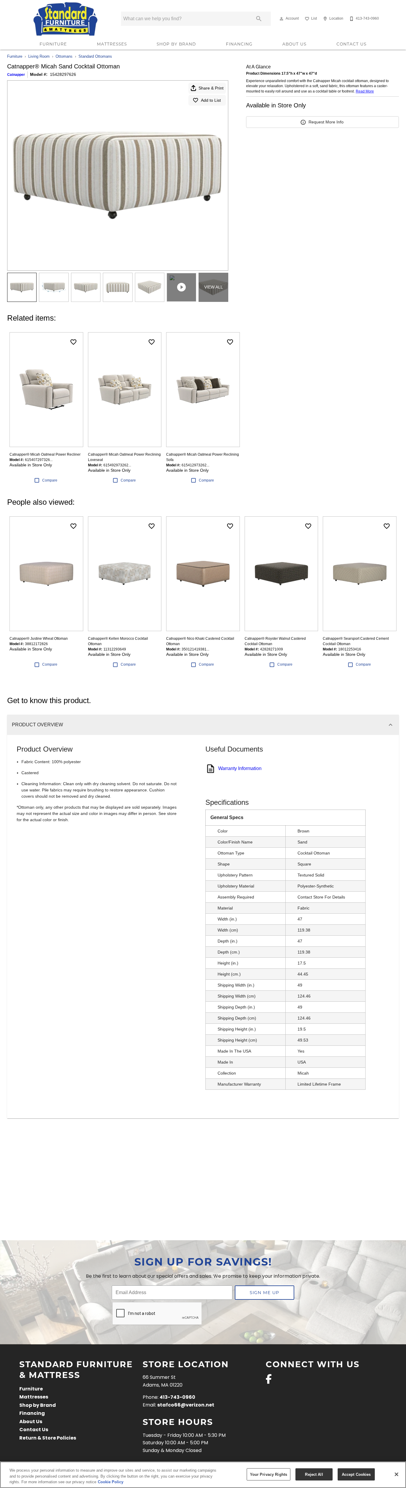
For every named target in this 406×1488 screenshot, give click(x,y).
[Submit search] (258, 18)
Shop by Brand (176, 44)
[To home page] (65, 19)
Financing (239, 44)
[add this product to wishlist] (73, 342)
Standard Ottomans (95, 56)
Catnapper (16, 75)
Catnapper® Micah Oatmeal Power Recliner (45, 454)
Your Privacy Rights (268, 1474)
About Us (294, 44)
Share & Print (211, 88)
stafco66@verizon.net (185, 1405)
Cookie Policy (110, 1482)
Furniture (53, 44)
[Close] (396, 1474)
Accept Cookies (356, 1474)
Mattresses (112, 44)
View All (213, 287)
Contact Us (351, 44)
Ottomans (64, 56)
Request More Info (326, 122)
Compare (49, 480)
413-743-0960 (177, 1397)
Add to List (211, 100)
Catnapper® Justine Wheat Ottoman (39, 638)
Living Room (39, 56)
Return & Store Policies (47, 1438)
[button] (281, 18)
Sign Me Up (264, 1292)
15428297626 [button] (63, 74)
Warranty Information (240, 768)
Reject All (314, 1474)
